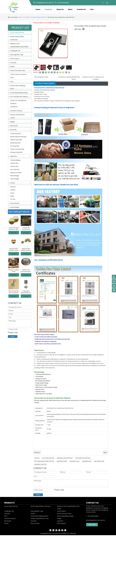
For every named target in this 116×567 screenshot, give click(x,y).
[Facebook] (50, 530)
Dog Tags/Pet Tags (16, 55)
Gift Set (36, 458)
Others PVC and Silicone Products (18, 102)
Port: (36, 77)
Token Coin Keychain (17, 149)
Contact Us (81, 9)
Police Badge (14, 179)
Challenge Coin (15, 51)
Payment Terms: (87, 77)
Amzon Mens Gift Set (17, 33)
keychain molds (62, 461)
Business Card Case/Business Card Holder (19, 45)
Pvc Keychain (14, 146)
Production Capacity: (65, 77)
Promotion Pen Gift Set (83, 458)
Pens (12, 82)
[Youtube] (59, 530)
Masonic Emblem (16, 173)
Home (38, 9)
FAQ (91, 9)
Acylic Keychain (15, 134)
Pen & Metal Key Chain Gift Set (44, 461)
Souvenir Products (16, 111)
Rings (12, 196)
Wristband (13, 107)
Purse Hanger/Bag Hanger (19, 93)
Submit (13, 336)
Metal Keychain (15, 143)
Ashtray (13, 187)
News (70, 9)
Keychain (13, 130)
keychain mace (74, 461)
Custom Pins (14, 163)
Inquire (14, 232)
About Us (60, 9)
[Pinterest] (65, 530)
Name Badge (14, 176)
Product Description (45, 83)
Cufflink (12, 190)
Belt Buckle (14, 126)
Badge (12, 122)
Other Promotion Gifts (17, 70)
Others (12, 183)
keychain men (86, 461)
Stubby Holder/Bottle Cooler (17, 116)
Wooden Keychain (16, 152)
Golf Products (14, 59)
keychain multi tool (40, 464)
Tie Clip (12, 199)
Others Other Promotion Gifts (18, 76)
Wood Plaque (14, 207)
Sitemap (73, 533)
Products (48, 9)
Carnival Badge (15, 160)
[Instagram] (62, 530)
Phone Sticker (15, 203)
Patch (12, 193)
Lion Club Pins (14, 169)
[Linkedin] (53, 530)
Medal (12, 67)
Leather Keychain (16, 140)
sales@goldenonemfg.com (95, 520)
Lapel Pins (13, 156)
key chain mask (99, 461)
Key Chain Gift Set (48, 458)
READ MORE (92, 524)
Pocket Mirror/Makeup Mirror (17, 87)
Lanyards (13, 63)
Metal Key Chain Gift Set (65, 458)
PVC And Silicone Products (19, 97)
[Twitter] (56, 530)
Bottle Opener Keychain (18, 137)
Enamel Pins (14, 166)
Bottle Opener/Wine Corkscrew (17, 38)
